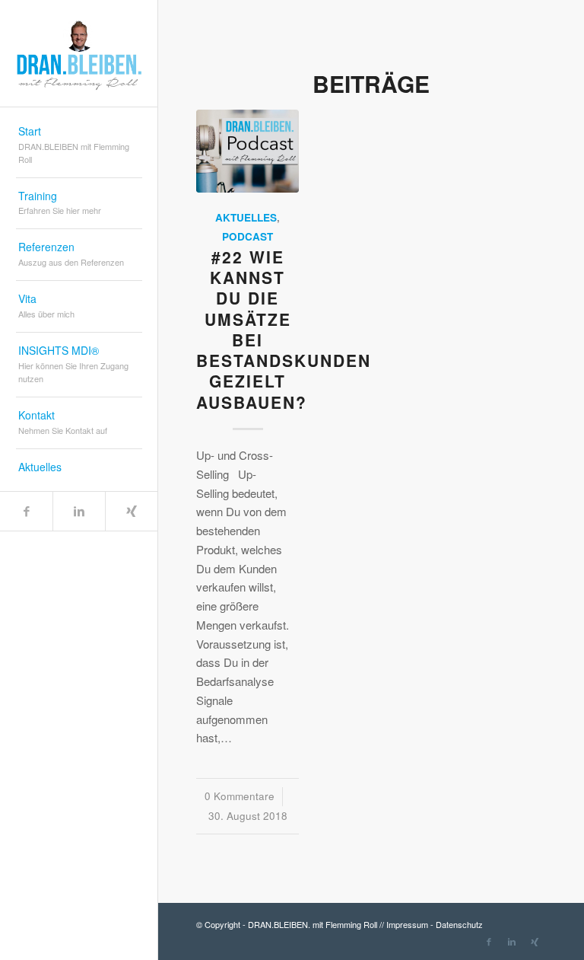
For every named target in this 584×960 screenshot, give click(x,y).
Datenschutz (459, 924)
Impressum (407, 924)
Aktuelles (246, 217)
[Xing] (131, 511)
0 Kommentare (240, 796)
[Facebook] (26, 511)
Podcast (247, 236)
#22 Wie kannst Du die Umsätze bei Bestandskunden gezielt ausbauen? (283, 329)
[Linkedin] (78, 511)
